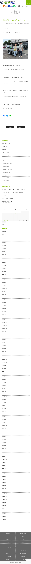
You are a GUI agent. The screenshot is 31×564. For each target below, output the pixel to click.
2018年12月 (4, 493)
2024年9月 (4, 297)
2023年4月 (4, 345)
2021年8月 (4, 402)
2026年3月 (4, 245)
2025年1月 (4, 285)
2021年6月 (4, 408)
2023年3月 (4, 348)
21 (19, 218)
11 (7, 216)
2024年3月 (4, 314)
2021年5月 (4, 411)
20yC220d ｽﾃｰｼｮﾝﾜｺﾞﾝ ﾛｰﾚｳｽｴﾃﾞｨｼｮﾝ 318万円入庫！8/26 (13, 189)
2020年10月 (4, 431)
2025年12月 (4, 254)
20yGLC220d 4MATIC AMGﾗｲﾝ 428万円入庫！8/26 (12, 192)
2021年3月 (4, 416)
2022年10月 (4, 362)
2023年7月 (4, 337)
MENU (28, 2)
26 (11, 220)
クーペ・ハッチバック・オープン (9, 155)
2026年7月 (4, 234)
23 (26, 218)
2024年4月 (4, 311)
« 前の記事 (10, 127)
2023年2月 (4, 351)
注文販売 (23, 542)
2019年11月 (4, 462)
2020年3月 (4, 451)
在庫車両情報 (7, 533)
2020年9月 (4, 434)
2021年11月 (4, 394)
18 (7, 218)
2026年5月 (4, 240)
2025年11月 (4, 257)
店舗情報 (7, 539)
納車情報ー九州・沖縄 (7, 169)
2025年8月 (4, 265)
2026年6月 (4, 237)
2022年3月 (4, 382)
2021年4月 (4, 414)
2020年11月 (4, 428)
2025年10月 (4, 259)
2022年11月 (4, 359)
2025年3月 (4, 279)
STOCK (6, 6)
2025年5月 (4, 274)
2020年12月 (4, 425)
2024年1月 (4, 319)
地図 (23, 539)
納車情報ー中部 (6, 166)
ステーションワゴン (13, 23)
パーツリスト (7, 536)
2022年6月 (4, 374)
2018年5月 (4, 513)
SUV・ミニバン (6, 152)
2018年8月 (4, 505)
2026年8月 (4, 231)
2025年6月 (4, 271)
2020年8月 (4, 436)
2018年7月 (4, 508)
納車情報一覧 (26, 23)
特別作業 (7, 544)
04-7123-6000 (24, 6)
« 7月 (3, 224)
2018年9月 (4, 502)
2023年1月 (4, 354)
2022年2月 (4, 385)
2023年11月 (4, 325)
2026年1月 (4, 251)
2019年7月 (4, 473)
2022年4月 (4, 379)
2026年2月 (4, 248)
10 (4, 216)
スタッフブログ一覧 (6, 143)
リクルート (8, 550)
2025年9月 (4, 262)
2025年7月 (4, 268)
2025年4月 (4, 277)
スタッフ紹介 (23, 547)
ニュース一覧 (4, 146)
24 (4, 220)
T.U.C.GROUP (23, 559)
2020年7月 (4, 439)
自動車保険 (23, 544)
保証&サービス (23, 533)
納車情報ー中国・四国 (7, 163)
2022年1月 (4, 388)
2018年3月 (4, 519)
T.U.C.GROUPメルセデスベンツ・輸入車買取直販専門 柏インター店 (12, 2)
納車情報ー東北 (6, 175)
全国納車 (7, 542)
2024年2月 (4, 317)
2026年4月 (4, 242)
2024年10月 (4, 294)
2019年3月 (4, 485)
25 (7, 220)
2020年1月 (4, 456)
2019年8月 (4, 471)
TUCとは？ (23, 536)
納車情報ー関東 (21, 23)
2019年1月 (4, 491)
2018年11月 (4, 496)
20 (15, 218)
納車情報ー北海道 (6, 172)
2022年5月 (4, 376)
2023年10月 (4, 328)
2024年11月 (4, 291)
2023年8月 (4, 334)
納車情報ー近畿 (6, 177)
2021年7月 (4, 405)
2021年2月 (4, 419)
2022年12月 (4, 356)
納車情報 (23, 556)
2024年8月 (4, 299)
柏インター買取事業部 (7, 547)
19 (11, 218)
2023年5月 (4, 342)
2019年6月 (4, 476)
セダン (4, 160)
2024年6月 (4, 305)
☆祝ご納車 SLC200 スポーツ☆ (8, 198)
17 (4, 218)
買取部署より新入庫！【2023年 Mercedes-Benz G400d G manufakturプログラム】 (13, 202)
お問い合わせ (23, 550)
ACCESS (11, 6)
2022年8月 (4, 368)
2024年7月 (4, 302)
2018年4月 (4, 516)
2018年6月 (4, 511)
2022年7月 (4, 371)
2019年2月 (4, 488)
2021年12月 (4, 391)
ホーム (7, 559)
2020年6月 (4, 442)
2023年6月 (4, 339)
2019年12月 (4, 459)
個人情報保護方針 (23, 553)
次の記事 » (20, 127)
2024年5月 (4, 308)
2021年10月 (4, 396)
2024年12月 (4, 288)
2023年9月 (4, 331)
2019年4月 (4, 482)
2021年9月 (4, 399)
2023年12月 (4, 322)
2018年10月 (4, 499)
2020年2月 (4, 453)
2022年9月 (4, 365)
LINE (16, 6)
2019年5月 (4, 479)
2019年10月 (4, 465)
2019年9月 (4, 468)
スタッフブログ (8, 556)
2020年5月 (4, 445)
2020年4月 (4, 448)
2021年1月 (4, 422)
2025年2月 (4, 282)
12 (11, 216)
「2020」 (4, 195)
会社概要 (7, 553)
